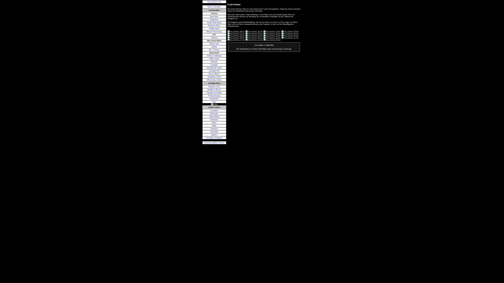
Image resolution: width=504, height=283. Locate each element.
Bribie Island (214, 59)
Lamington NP (214, 71)
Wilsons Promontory (214, 32)
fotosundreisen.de (214, 2)
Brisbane (214, 62)
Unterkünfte (214, 99)
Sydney (214, 47)
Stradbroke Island (214, 77)
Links (214, 102)
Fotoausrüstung (214, 96)
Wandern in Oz (214, 87)
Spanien (214, 135)
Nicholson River (214, 26)
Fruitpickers (214, 20)
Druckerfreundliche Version (214, 143)
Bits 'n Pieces (214, 50)
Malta (214, 126)
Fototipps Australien (214, 93)
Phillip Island (214, 29)
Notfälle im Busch (214, 90)
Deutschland (214, 117)
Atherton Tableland (214, 56)
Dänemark (214, 114)
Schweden (214, 132)
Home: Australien (214, 7)
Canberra (214, 38)
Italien (214, 123)
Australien (214, 111)
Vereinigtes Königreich (214, 138)
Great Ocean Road (214, 23)
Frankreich (214, 120)
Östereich (214, 129)
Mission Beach (214, 74)
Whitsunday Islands (214, 80)
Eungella (214, 65)
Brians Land (214, 44)
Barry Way (214, 17)
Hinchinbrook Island (214, 68)
